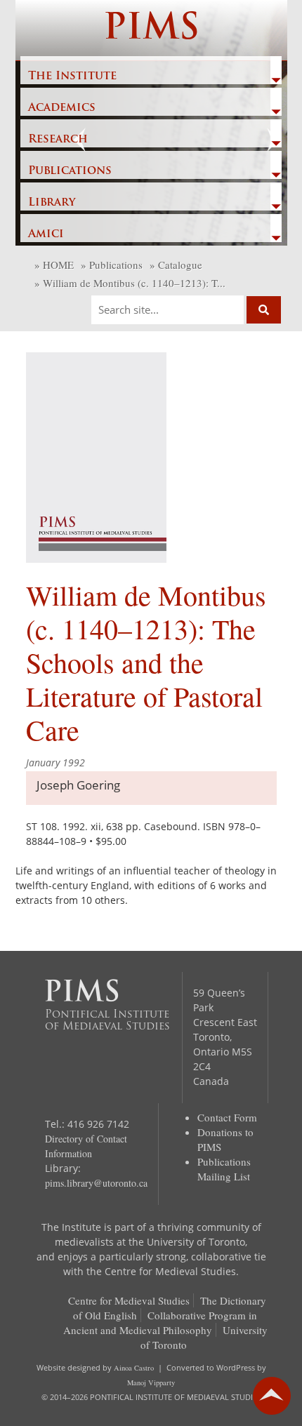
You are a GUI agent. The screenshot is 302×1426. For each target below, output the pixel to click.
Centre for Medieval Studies (129, 1300)
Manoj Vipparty (151, 1382)
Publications (70, 171)
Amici (46, 234)
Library (51, 202)
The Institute (72, 76)
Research (58, 139)
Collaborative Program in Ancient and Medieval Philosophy (160, 1322)
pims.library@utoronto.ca (96, 1183)
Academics (62, 108)
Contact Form (227, 1117)
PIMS (151, 30)
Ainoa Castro (134, 1368)
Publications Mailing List (224, 1168)
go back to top (272, 1396)
